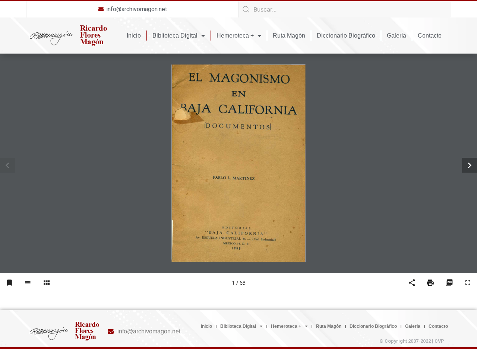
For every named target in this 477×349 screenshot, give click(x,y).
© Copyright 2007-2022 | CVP (411, 341)
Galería (396, 35)
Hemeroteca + (235, 35)
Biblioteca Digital (175, 35)
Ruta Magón (289, 35)
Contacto (430, 35)
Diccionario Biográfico (346, 35)
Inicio (134, 35)
